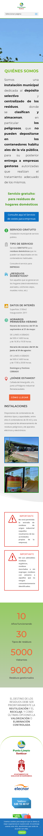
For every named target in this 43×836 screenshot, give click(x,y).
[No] (40, 827)
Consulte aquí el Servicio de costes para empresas (21, 216)
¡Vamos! (22, 832)
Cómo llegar (19, 397)
